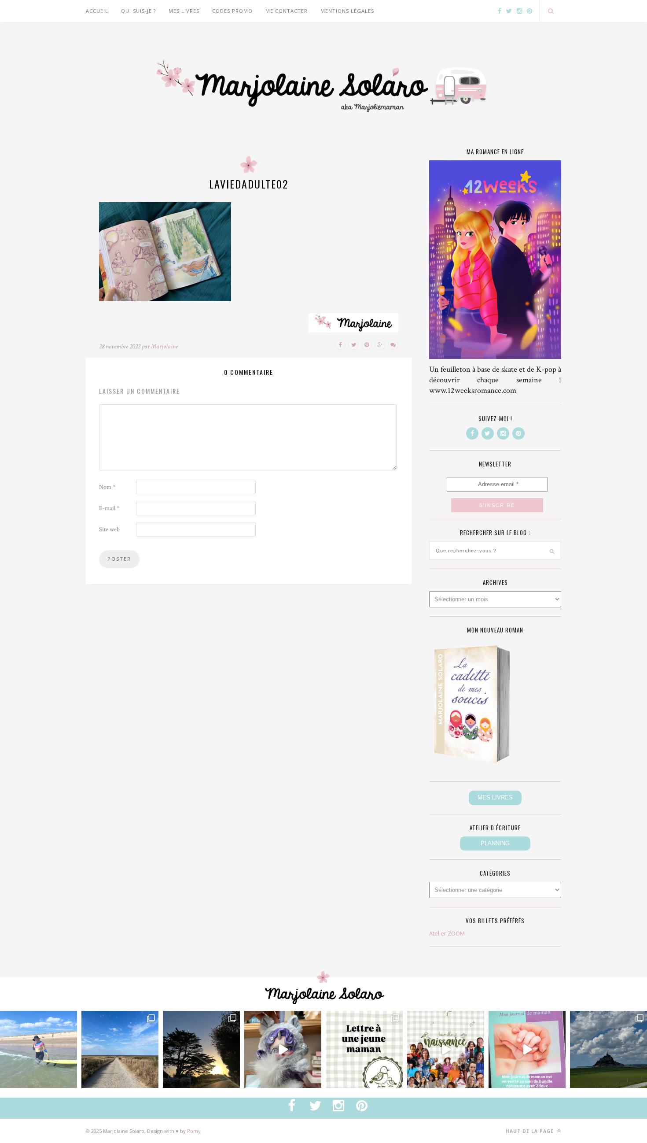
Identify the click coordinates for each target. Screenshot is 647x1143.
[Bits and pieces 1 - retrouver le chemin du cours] (119, 1049)
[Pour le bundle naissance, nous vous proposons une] (364, 1049)
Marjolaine (164, 346)
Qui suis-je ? (138, 10)
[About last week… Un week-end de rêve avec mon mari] (608, 1049)
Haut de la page (530, 1131)
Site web (109, 529)
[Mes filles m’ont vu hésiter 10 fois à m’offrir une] (282, 1049)
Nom (107, 487)
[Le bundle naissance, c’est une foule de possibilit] (445, 1049)
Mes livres (184, 10)
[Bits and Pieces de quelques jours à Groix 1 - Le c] (201, 1049)
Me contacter (286, 10)
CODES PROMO (232, 10)
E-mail (109, 508)
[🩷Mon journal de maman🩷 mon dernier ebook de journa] (527, 1049)
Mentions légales (347, 10)
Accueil (97, 10)
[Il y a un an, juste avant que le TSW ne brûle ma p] (38, 1049)
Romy (194, 1131)
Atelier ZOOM (447, 933)
